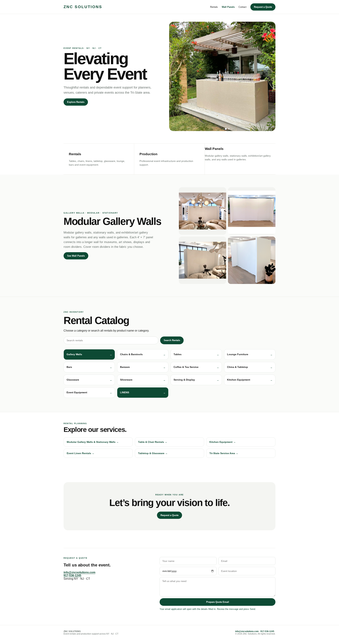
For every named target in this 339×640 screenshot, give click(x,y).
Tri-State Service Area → (223, 453)
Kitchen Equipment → (222, 442)
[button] (89, 354)
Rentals (214, 7)
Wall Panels (228, 7)
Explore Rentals (75, 102)
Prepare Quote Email (217, 602)
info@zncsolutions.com (79, 572)
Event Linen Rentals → (80, 453)
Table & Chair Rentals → (152, 442)
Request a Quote (263, 7)
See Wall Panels (76, 255)
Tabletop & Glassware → (153, 453)
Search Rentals (172, 340)
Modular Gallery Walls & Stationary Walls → (93, 442)
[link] (142, 392)
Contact (242, 7)
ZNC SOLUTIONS (83, 7)
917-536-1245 (72, 575)
